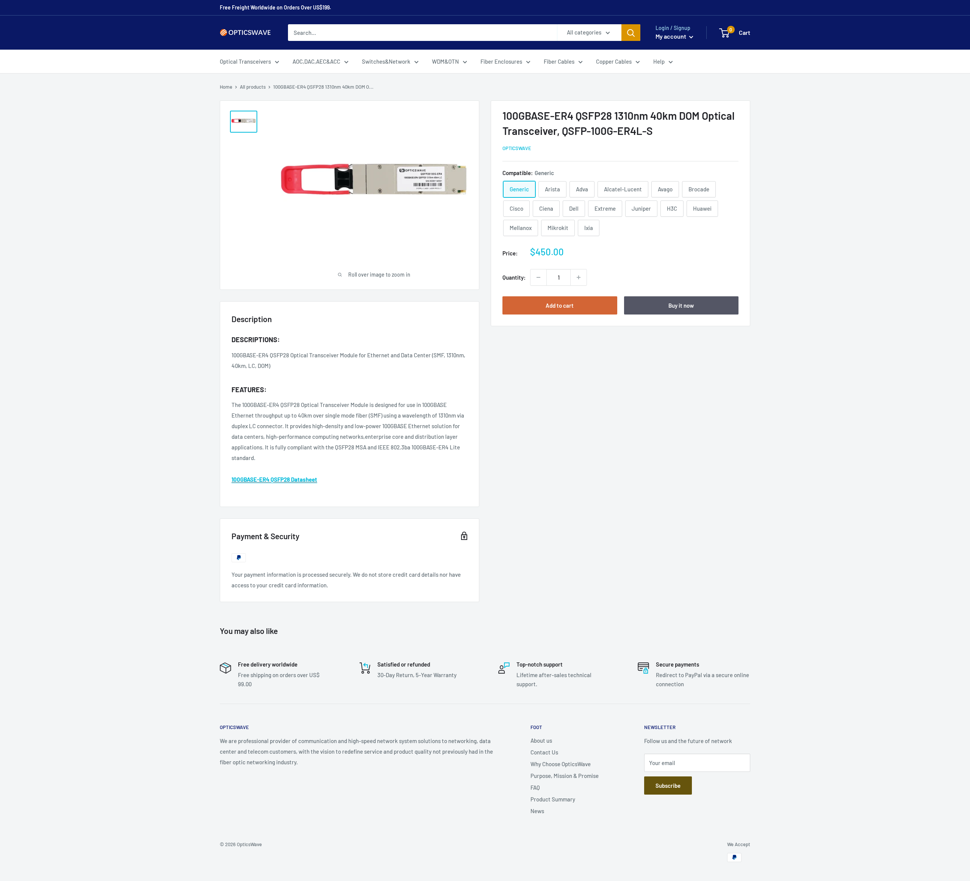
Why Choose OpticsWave (560, 764)
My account (671, 36)
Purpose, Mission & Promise (564, 775)
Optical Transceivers (245, 61)
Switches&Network (386, 61)
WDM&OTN (445, 61)
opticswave (516, 148)
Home (226, 87)
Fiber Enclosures (501, 61)
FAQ (535, 787)
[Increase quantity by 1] (579, 277)
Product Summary (552, 799)
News (537, 810)
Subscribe (668, 785)
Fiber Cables (559, 61)
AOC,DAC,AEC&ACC (316, 61)
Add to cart (560, 305)
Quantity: (514, 277)
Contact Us (544, 752)
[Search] (630, 32)
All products (253, 87)
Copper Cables (614, 61)
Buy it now (681, 305)
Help (659, 61)
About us (541, 740)
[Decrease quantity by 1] (538, 277)
